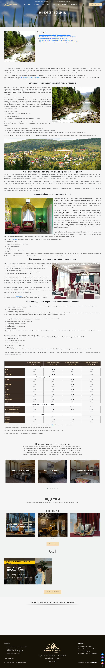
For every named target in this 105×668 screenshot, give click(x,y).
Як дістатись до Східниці (85, 646)
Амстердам (8, 399)
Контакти (73, 4)
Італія (6, 402)
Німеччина (8, 384)
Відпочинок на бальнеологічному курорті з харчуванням (56, 40)
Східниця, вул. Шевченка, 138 (42, 1)
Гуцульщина (8, 372)
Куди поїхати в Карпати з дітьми (87, 648)
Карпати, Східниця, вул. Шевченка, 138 (16, 646)
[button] (47, 488)
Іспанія (7, 422)
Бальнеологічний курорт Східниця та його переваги (54, 35)
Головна (27, 4)
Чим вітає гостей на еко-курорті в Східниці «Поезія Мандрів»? (57, 36)
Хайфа (7, 397)
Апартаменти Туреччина (12, 407)
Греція (7, 392)
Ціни (52, 425)
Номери (36, 4)
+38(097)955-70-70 (65, 1)
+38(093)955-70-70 (11, 649)
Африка (7, 417)
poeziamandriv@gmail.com (13, 653)
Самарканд (8, 374)
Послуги (56, 4)
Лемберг (7, 419)
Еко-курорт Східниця (84, 651)
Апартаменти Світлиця (12, 409)
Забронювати (95, 4)
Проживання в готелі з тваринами (88, 653)
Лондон (7, 394)
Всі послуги (52, 543)
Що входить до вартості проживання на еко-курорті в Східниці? (58, 42)
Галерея (64, 4)
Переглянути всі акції (52, 591)
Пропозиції (46, 4)
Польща (7, 387)
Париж (7, 379)
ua (80, 4)
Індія (6, 382)
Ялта (6, 369)
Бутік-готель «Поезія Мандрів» (30, 77)
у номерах (14, 239)
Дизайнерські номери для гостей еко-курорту (53, 38)
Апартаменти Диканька (12, 412)
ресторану (19, 296)
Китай (7, 389)
